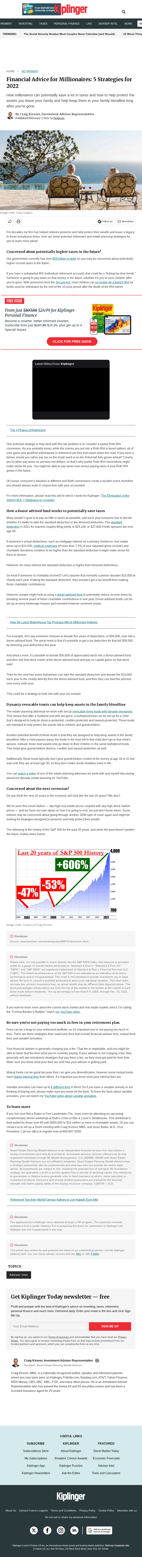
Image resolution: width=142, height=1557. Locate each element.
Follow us (107, 221)
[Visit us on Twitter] (34, 1534)
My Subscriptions (36, 1462)
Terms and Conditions (63, 1514)
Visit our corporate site (117, 1549)
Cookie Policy (106, 1514)
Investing (26, 23)
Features (59, 118)
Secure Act (63, 282)
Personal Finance (67, 23)
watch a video (27, 773)
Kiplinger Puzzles (70, 1469)
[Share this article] (9, 221)
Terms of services (59, 1336)
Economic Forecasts (106, 1462)
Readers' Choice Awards (71, 1462)
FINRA (95, 1253)
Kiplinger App (36, 1469)
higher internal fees (26, 1076)
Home (10, 71)
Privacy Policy (87, 1514)
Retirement (30, 71)
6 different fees (60, 1087)
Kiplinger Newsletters (36, 1476)
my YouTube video (67, 1011)
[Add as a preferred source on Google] (97, 1534)
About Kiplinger (71, 1454)
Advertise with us (127, 1514)
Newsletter (128, 221)
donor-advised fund (69, 594)
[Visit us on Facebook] (47, 1534)
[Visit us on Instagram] (61, 1534)
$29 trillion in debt (64, 258)
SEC (78, 1253)
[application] (71, 389)
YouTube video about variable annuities (70, 1096)
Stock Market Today (106, 1454)
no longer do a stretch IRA (112, 282)
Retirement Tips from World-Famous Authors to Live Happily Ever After (54, 1199)
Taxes (43, 23)
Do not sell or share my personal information (71, 1520)
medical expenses (46, 545)
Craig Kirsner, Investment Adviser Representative (57, 114)
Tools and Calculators (106, 1476)
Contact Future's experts (33, 1514)
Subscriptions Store (36, 1454)
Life (89, 23)
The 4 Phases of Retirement (27, 430)
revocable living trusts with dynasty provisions (102, 711)
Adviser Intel (108, 23)
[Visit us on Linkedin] (74, 1534)
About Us (10, 1514)
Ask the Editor (71, 1476)
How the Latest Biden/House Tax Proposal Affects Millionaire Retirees (54, 622)
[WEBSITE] (98, 1360)
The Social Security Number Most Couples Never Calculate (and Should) (69, 33)
